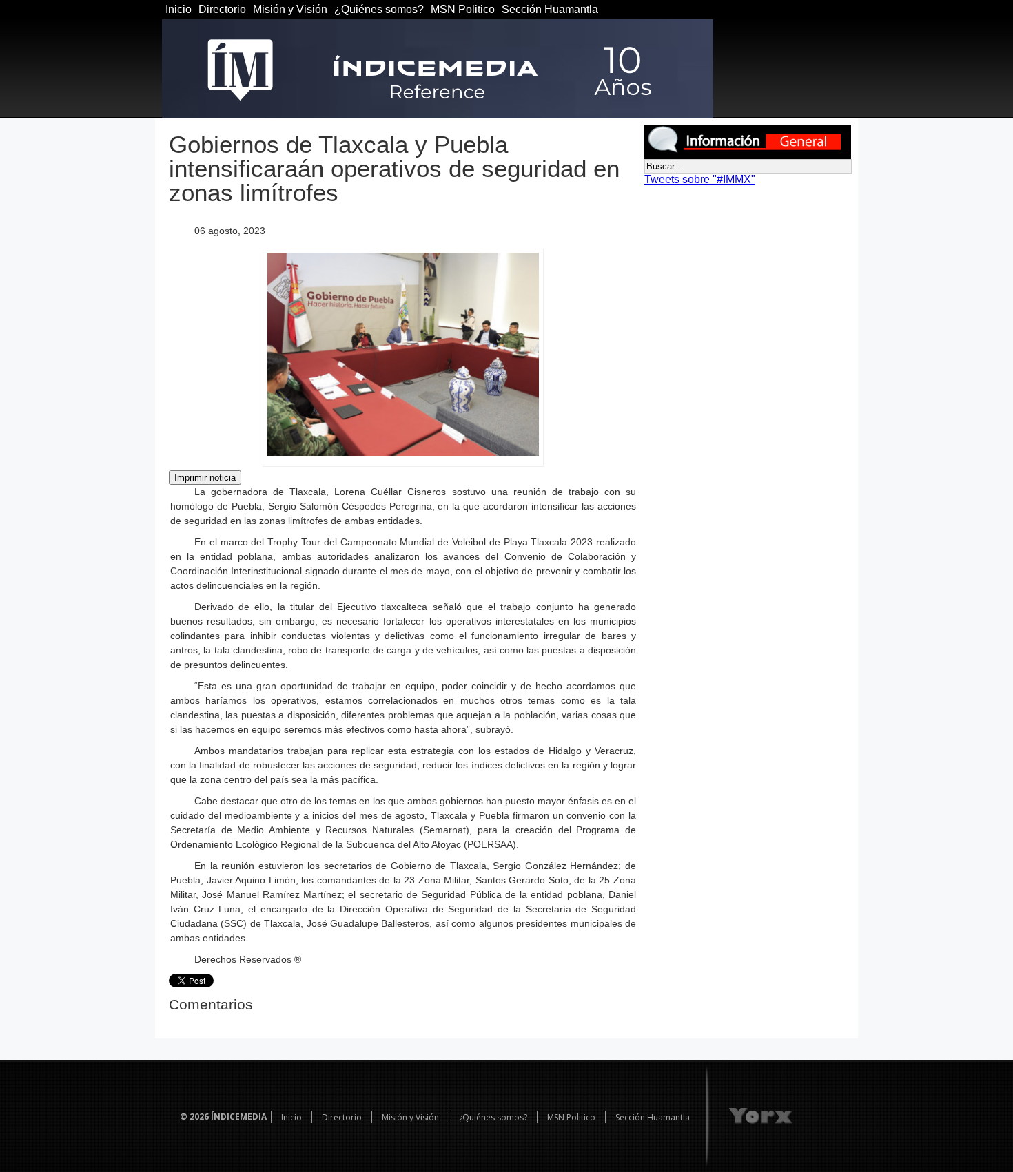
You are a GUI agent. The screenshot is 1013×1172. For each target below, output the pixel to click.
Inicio (178, 9)
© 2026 (194, 1116)
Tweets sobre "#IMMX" (699, 179)
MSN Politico (463, 9)
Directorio (222, 9)
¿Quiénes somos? (379, 9)
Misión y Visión (290, 9)
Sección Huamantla (550, 9)
